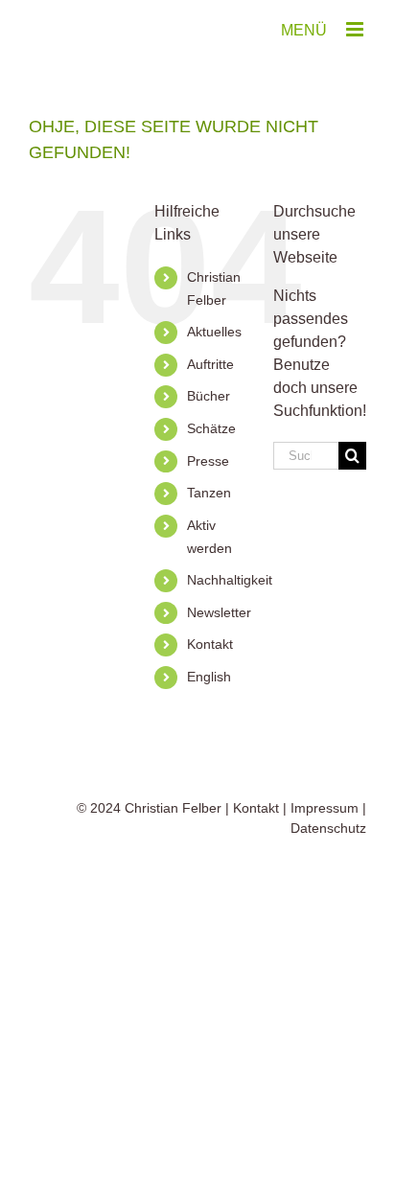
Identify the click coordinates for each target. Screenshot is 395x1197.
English (209, 676)
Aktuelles (214, 331)
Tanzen (209, 492)
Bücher (208, 395)
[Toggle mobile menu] (356, 29)
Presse (208, 461)
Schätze (211, 428)
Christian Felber (173, 808)
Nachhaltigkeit (229, 579)
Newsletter (219, 612)
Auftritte (210, 364)
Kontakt (210, 644)
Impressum (324, 808)
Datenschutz (328, 828)
